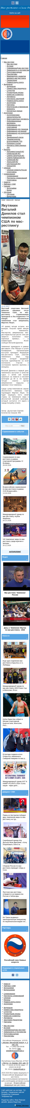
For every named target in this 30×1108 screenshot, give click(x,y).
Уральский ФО (12, 162)
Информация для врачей (16, 131)
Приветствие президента (16, 88)
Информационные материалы (14, 122)
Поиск (22, 425)
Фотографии (11, 188)
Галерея (7, 186)
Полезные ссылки (14, 143)
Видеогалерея (9, 990)
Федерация (8, 84)
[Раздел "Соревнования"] (27, 434)
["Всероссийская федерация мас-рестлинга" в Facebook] (13, 4)
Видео (9, 135)
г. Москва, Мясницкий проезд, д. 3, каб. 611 (15, 1044)
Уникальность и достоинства (18, 70)
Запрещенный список (15, 137)
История (10, 66)
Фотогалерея (9, 988)
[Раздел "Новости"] (27, 638)
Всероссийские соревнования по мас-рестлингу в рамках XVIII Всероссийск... (14, 489)
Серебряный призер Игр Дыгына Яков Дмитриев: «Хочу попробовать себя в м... (15, 842)
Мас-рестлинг (9, 62)
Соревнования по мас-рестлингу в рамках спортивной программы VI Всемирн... (13, 460)
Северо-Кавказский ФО (16, 158)
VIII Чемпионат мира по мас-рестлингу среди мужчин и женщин (14, 541)
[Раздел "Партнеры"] (27, 930)
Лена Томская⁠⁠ (19, 1100)
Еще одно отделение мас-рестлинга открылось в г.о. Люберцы (13, 663)
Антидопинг (11, 103)
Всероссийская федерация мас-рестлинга (14, 1084)
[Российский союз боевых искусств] (16, 420)
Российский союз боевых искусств (15, 961)
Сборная (7, 168)
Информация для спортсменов (13, 126)
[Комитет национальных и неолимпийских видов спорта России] (20, 420)
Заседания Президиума (13, 1020)
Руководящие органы (15, 92)
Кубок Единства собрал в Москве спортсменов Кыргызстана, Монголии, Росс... (13, 722)
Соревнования (9, 174)
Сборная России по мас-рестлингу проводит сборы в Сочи (14, 868)
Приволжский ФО (13, 154)
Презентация (12, 80)
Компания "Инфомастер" (10, 1095)
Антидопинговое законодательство (14, 116)
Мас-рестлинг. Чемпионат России (15, 594)
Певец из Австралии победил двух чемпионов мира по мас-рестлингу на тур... (14, 817)
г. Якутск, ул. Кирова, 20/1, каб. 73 (15, 1063)
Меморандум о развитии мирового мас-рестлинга (16, 77)
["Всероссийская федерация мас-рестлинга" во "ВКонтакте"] (17, 4)
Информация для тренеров (17, 129)
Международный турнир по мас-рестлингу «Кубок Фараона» (13, 516)
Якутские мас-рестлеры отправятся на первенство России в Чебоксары (13, 894)
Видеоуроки (11, 196)
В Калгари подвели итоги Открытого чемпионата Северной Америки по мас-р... (14, 756)
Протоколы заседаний (15, 99)
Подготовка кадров (14, 72)
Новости (7, 182)
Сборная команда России (17, 170)
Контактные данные (14, 111)
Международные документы (18, 119)
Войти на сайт (15, 13)
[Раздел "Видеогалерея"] (27, 559)
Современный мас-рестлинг (18, 68)
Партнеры (11, 105)
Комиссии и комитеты (15, 95)
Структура (11, 90)
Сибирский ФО (12, 160)
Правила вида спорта (15, 82)
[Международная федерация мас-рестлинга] (13, 420)
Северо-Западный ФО (15, 156)
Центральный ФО (13, 164)
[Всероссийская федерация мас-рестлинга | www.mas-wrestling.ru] (7, 40)
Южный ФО (11, 166)
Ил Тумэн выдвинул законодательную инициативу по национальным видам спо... (15, 919)
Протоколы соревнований (17, 178)
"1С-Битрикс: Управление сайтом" (13, 1091)
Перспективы (12, 74)
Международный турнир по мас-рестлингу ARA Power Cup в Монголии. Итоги (15, 688)
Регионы (7, 149)
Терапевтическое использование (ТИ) (14, 140)
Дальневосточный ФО (15, 151)
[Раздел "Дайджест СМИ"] (27, 794)
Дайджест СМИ (10, 184)
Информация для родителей (18, 133)
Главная (4, 58)
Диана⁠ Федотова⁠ (14, 1102)
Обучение (7, 192)
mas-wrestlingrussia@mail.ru (15, 1050)
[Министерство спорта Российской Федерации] (9, 420)
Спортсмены (12, 172)
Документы (11, 97)
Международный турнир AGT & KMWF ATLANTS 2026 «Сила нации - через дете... (15, 783)
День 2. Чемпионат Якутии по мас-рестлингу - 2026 (15, 629)
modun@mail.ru (19, 1069)
